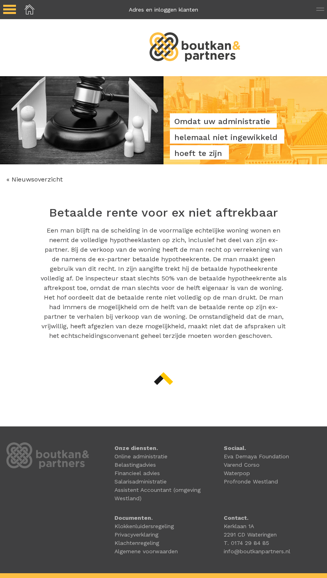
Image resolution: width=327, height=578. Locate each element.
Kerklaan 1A (239, 526)
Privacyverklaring (136, 534)
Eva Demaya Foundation (256, 456)
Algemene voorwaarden (146, 551)
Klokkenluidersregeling (144, 526)
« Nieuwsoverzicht (34, 179)
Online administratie (140, 456)
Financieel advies (137, 473)
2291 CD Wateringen (250, 534)
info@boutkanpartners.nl (257, 551)
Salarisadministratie (140, 481)
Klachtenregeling (136, 543)
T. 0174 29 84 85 (246, 543)
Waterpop (237, 473)
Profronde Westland (251, 481)
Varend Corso (242, 465)
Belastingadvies (135, 465)
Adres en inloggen (163, 9)
